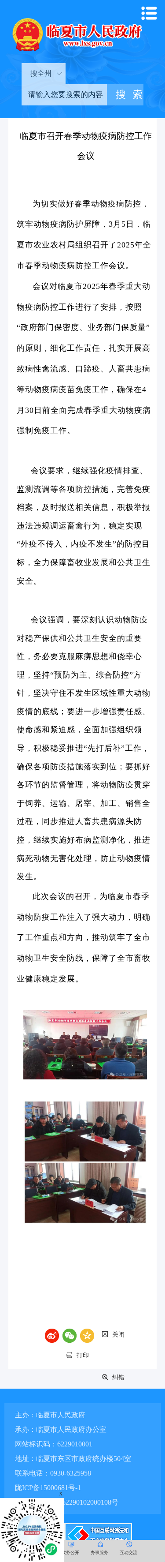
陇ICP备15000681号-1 (48, 1487)
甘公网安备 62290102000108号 (70, 1502)
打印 (83, 1355)
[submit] (125, 94)
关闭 (118, 1334)
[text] (64, 94)
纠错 (118, 1377)
